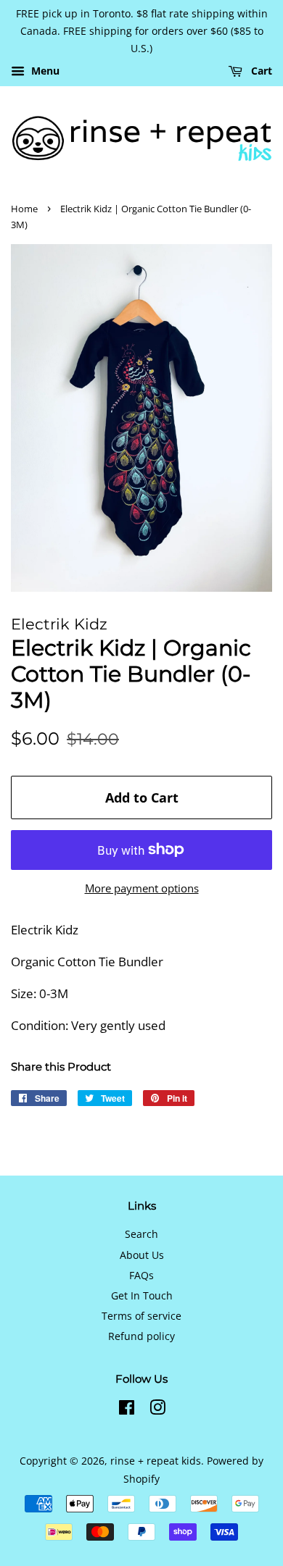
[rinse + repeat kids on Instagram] (157, 1410)
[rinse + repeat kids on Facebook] (126, 1410)
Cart (260, 71)
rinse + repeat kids (155, 1460)
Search (141, 1234)
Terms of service (141, 1316)
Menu (44, 71)
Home (24, 208)
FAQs (141, 1275)
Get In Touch (142, 1295)
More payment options (142, 888)
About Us (142, 1255)
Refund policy (141, 1336)
